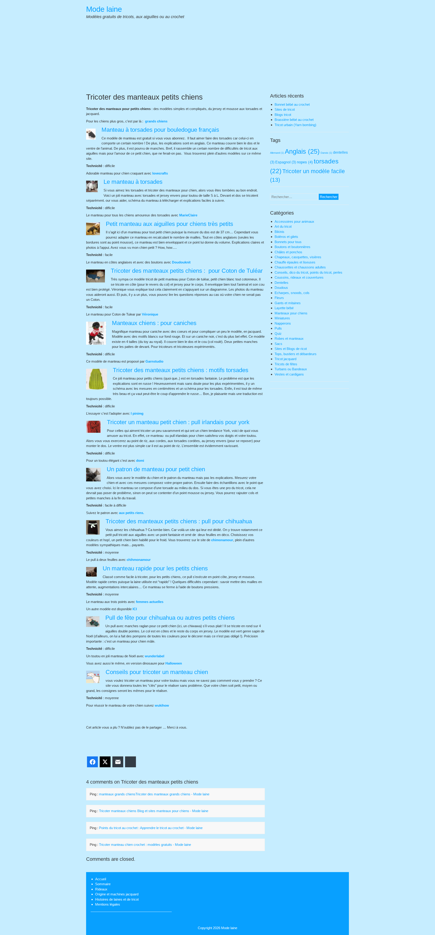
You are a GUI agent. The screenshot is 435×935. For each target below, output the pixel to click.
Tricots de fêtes (286, 364)
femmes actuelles (149, 602)
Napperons (283, 323)
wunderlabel (154, 656)
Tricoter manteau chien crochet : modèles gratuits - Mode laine (145, 845)
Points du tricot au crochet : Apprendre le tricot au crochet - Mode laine (151, 828)
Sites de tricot (285, 109)
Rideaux (101, 889)
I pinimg (137, 413)
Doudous (281, 287)
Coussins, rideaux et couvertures (299, 277)
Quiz (278, 333)
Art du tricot (283, 226)
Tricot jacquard (285, 359)
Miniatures (282, 318)
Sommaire (103, 884)
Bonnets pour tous (288, 242)
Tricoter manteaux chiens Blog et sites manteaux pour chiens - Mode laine (153, 811)
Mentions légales (107, 904)
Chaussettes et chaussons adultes (300, 267)
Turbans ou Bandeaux (291, 369)
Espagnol (285, 162)
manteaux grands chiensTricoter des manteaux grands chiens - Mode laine (154, 794)
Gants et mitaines (288, 303)
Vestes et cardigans (289, 374)
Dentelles (281, 283)
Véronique (150, 314)
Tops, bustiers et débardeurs (296, 354)
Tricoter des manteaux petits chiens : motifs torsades (180, 370)
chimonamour (222, 540)
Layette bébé (284, 308)
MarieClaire (188, 215)
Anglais (302, 151)
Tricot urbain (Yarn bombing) (295, 125)
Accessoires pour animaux (294, 221)
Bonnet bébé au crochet (292, 104)
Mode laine (104, 9)
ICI (135, 609)
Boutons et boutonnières (292, 247)
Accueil (100, 879)
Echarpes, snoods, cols (292, 293)
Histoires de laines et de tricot (117, 899)
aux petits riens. (131, 513)
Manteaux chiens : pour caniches (154, 323)
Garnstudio (154, 361)
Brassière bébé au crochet (294, 120)
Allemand (277, 152)
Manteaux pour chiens (291, 313)
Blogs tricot (283, 115)
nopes (305, 162)
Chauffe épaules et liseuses (295, 262)
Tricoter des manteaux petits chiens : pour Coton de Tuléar (187, 270)
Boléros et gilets (286, 237)
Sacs (278, 344)
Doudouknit (181, 262)
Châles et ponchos (288, 252)
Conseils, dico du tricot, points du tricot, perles (308, 272)
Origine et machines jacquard (116, 894)
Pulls (278, 328)
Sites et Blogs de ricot (291, 349)
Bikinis (279, 232)
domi (140, 460)
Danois (326, 152)
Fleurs (279, 298)
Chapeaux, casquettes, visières (298, 257)
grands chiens (155, 121)
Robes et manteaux (289, 338)
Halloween (173, 663)
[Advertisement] (217, 58)
